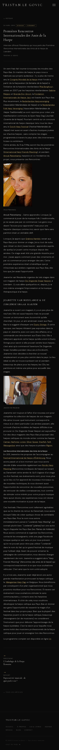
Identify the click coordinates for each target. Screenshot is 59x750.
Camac (6, 442)
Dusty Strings (40, 324)
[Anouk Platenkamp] (17, 205)
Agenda (48, 727)
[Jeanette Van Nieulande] (24, 404)
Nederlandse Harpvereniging (35, 101)
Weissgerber (9, 445)
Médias (9, 730)
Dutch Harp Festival (19, 126)
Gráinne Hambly (33, 238)
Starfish (42, 442)
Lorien (23, 442)
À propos (21, 727)
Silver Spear (32, 442)
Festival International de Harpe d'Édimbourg (24, 458)
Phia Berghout (46, 86)
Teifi (49, 442)
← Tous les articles (13, 692)
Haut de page (12, 744)
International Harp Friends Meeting (20, 152)
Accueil (10, 727)
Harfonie (15, 442)
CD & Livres (35, 727)
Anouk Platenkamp (12, 155)
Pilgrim (49, 445)
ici (50, 639)
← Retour (8, 18)
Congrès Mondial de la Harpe (24, 79)
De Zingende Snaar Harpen (38, 281)
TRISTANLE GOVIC (22, 5)
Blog (18, 730)
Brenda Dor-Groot (22, 94)
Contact (28, 730)
